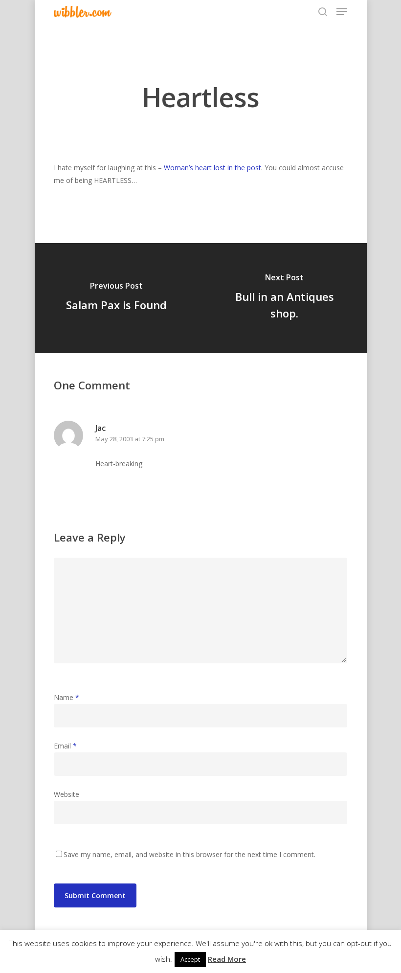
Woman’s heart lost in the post (212, 167)
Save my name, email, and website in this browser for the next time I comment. (189, 854)
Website (66, 794)
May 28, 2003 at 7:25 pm (129, 438)
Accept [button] (190, 959)
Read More (227, 959)
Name (66, 697)
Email (65, 745)
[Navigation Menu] (341, 12)
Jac (100, 428)
